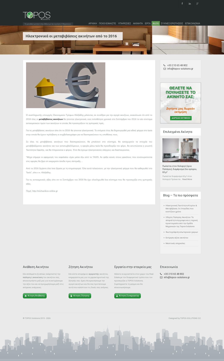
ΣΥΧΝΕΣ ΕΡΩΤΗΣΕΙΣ (172, 23)
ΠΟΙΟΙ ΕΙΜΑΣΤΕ (107, 23)
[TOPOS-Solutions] (36, 17)
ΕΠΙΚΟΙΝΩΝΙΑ (192, 23)
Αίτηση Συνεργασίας (129, 296)
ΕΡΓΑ (148, 23)
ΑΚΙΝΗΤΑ (138, 23)
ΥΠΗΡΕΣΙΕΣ (124, 23)
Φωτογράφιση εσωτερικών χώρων (182, 232)
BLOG (156, 23)
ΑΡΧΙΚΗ (93, 23)
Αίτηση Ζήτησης (81, 296)
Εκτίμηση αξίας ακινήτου (177, 238)
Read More (187, 179)
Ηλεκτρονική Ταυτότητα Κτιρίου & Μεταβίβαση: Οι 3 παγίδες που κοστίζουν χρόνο (181, 208)
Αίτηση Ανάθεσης (36, 296)
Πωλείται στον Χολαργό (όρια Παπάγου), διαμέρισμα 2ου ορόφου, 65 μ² (179, 169)
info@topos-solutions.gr (180, 68)
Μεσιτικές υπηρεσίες (175, 243)
